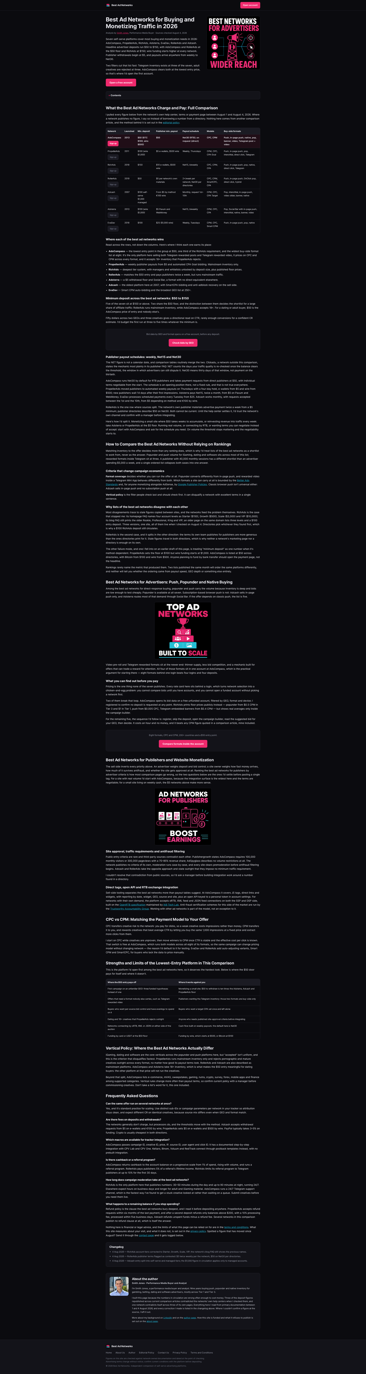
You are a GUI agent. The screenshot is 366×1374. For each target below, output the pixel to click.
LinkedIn (167, 1317)
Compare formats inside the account (183, 743)
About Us (120, 1352)
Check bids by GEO (183, 342)
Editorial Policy (146, 1352)
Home (109, 1352)
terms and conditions (236, 1227)
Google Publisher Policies (192, 484)
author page (190, 1317)
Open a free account (121, 82)
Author (132, 1352)
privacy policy (198, 1231)
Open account (250, 5)
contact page (146, 1235)
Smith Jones (122, 33)
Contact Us (163, 1352)
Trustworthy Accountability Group (129, 908)
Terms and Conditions (202, 1352)
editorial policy (171, 122)
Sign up (113, 143)
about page (152, 1321)
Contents (116, 95)
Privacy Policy (180, 1352)
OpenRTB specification (133, 904)
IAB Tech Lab (171, 904)
